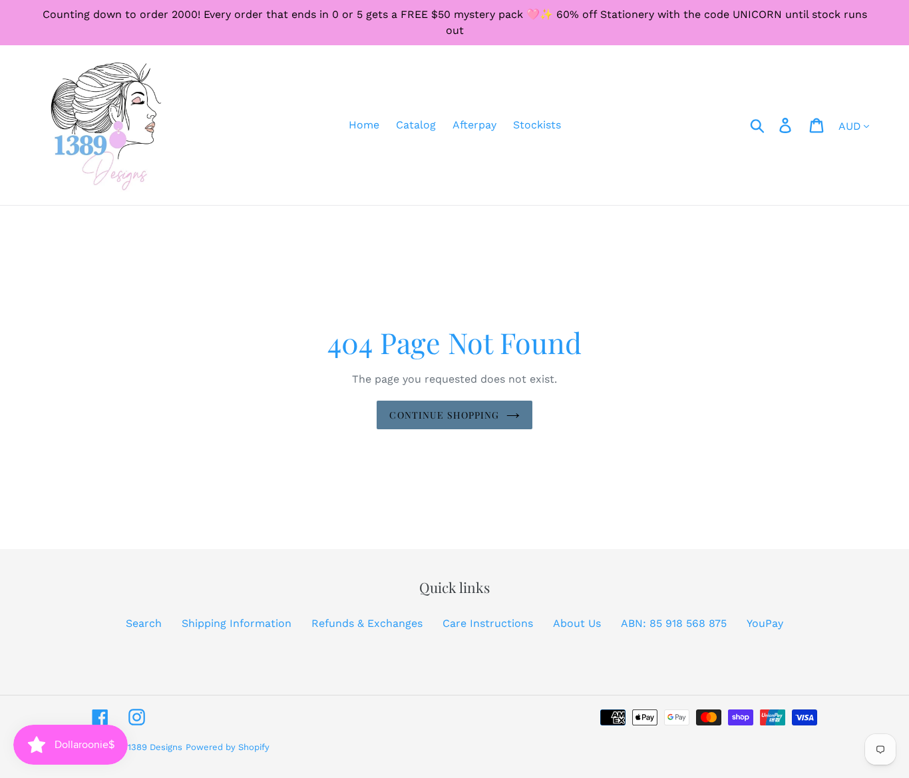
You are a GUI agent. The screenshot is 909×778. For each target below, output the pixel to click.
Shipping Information (236, 623)
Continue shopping (444, 415)
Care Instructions (488, 623)
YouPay (765, 623)
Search (144, 623)
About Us (577, 623)
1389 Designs (155, 747)
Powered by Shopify (228, 747)
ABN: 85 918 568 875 (674, 623)
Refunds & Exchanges (367, 623)
